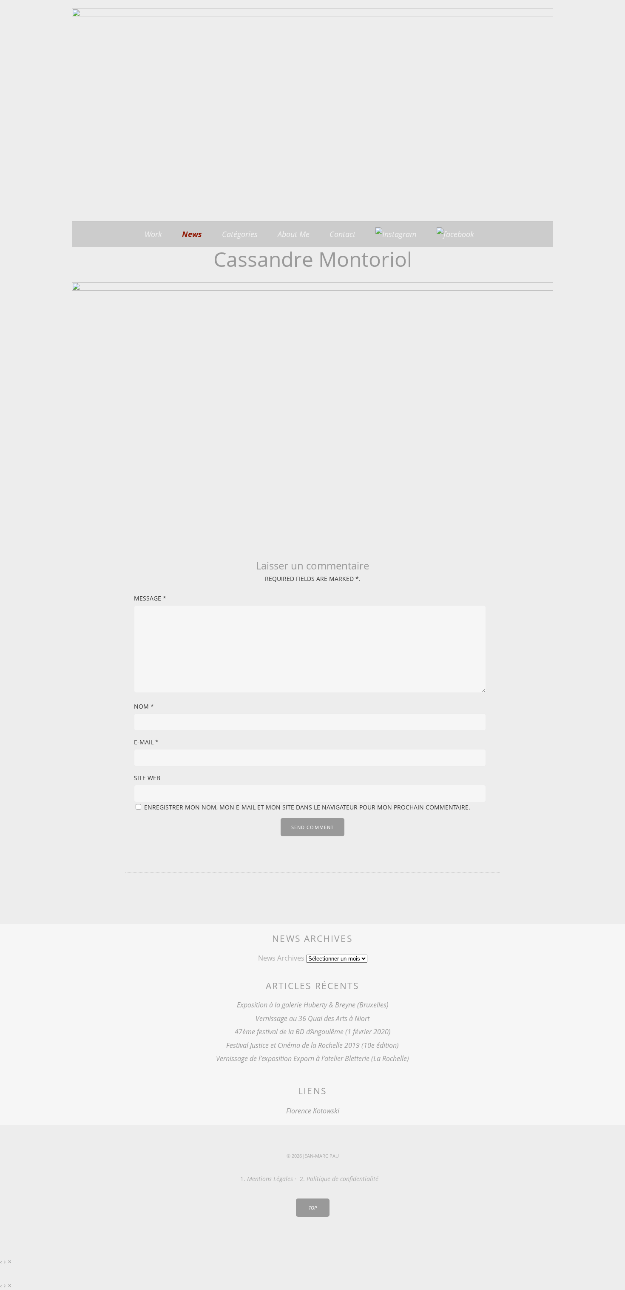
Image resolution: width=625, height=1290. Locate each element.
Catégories (240, 234)
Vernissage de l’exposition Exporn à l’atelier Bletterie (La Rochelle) (312, 1058)
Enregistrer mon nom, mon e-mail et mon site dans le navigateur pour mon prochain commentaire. (307, 807)
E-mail (146, 742)
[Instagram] (396, 234)
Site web (147, 778)
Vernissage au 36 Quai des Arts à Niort (312, 1018)
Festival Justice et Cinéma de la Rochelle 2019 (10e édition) (312, 1045)
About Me (294, 234)
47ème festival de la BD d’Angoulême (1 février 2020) (313, 1031)
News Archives (281, 958)
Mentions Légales (270, 1179)
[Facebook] (455, 234)
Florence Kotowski (312, 1111)
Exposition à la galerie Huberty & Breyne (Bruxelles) (313, 1005)
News (192, 234)
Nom (144, 706)
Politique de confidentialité (342, 1179)
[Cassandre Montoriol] (312, 288)
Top (313, 1207)
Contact (342, 234)
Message (150, 598)
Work (153, 234)
